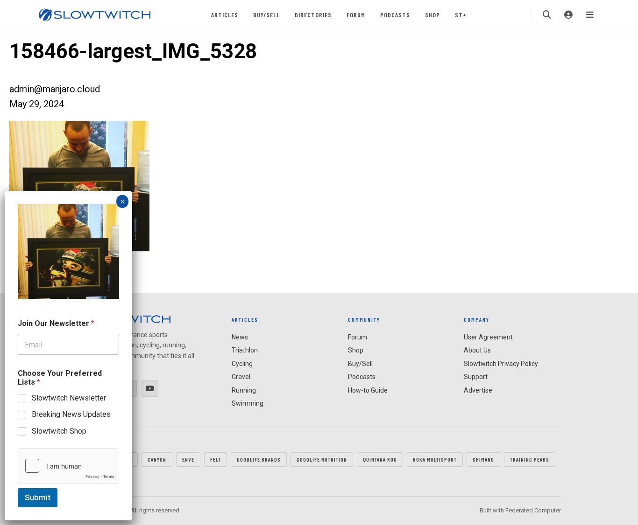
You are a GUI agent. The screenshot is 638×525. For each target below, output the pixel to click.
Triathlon (245, 350)
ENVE (188, 459)
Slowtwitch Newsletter (69, 398)
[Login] (568, 15)
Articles (224, 15)
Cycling (242, 363)
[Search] (547, 15)
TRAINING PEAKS (529, 459)
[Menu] (590, 15)
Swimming (247, 403)
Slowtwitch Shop (59, 431)
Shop (432, 15)
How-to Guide (368, 390)
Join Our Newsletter (56, 323)
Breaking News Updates (71, 414)
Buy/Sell (266, 15)
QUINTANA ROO (380, 459)
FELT (215, 459)
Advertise (478, 390)
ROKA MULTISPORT (435, 459)
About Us (477, 350)
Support (476, 376)
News (240, 337)
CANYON (157, 459)
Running (244, 390)
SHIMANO (483, 459)
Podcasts (395, 15)
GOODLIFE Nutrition (322, 459)
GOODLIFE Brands (259, 459)
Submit (37, 497)
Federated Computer (533, 510)
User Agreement (488, 337)
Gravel (241, 376)
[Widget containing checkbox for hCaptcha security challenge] (68, 466)
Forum (356, 15)
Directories (313, 15)
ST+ (461, 15)
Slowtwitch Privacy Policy (501, 363)
